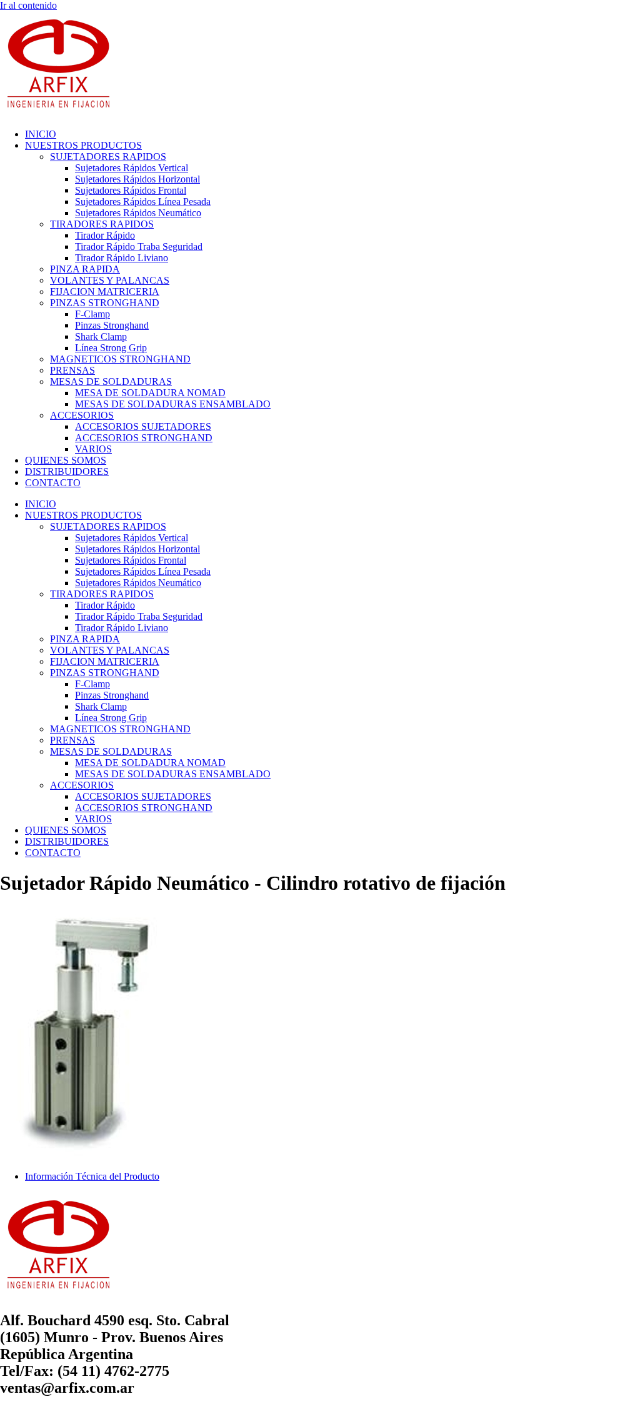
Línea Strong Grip (111, 347)
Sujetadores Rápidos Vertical (131, 167)
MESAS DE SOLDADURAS (111, 381)
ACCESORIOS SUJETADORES (143, 426)
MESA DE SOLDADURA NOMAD (150, 392)
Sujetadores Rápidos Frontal (130, 190)
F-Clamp (92, 314)
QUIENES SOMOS (65, 460)
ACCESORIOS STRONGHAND (143, 437)
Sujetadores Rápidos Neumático (138, 212)
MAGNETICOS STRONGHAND (120, 359)
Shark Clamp (101, 336)
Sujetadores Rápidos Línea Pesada (143, 201)
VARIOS (93, 449)
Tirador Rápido (105, 235)
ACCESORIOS (82, 415)
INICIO (40, 134)
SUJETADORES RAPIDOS (108, 156)
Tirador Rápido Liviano (121, 257)
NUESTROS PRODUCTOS (83, 145)
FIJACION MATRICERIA (104, 291)
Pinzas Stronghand (112, 325)
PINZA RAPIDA (85, 269)
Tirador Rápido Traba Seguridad (138, 246)
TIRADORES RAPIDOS (102, 224)
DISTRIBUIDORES (67, 471)
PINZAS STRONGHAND (104, 302)
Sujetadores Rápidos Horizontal (137, 179)
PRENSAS (72, 370)
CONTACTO (53, 482)
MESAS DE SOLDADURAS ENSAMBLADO (173, 404)
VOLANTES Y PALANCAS (109, 280)
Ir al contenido (28, 5)
